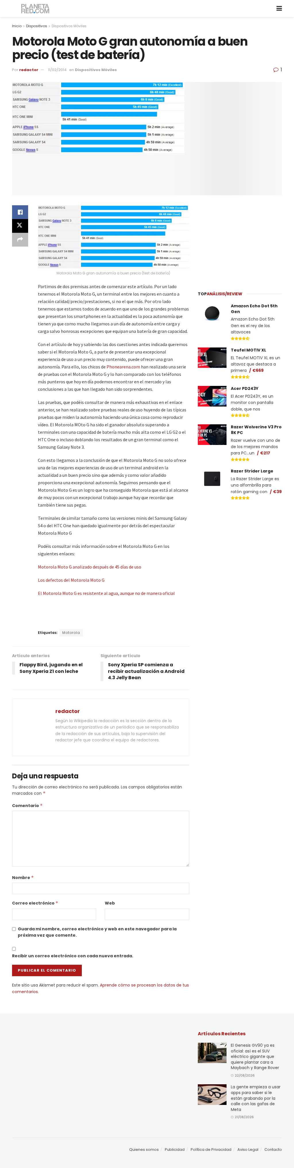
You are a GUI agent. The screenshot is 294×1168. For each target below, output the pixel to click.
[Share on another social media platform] (20, 240)
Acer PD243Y (244, 388)
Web (110, 903)
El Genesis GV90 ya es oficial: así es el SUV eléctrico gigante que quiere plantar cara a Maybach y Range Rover (255, 1056)
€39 (277, 492)
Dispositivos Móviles (69, 26)
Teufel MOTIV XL (248, 350)
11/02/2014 (57, 70)
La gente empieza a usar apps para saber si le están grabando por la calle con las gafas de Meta (256, 1098)
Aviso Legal (247, 1149)
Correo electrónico (35, 903)
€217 (265, 453)
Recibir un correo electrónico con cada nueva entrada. (72, 956)
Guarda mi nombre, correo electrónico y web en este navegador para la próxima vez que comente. (97, 932)
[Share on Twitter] (20, 226)
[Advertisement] (241, 240)
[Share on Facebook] (20, 212)
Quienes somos (144, 1149)
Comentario (27, 805)
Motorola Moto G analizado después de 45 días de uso (89, 567)
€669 (258, 370)
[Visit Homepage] (35, 8)
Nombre (23, 877)
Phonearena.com (123, 367)
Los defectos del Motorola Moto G (71, 580)
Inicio (17, 26)
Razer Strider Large (252, 471)
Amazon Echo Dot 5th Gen (254, 309)
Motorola (71, 632)
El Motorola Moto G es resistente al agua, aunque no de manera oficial (106, 593)
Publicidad (175, 1149)
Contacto (273, 1149)
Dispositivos (36, 26)
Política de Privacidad (211, 1149)
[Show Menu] (279, 8)
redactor (28, 70)
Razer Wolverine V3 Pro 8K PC (256, 429)
